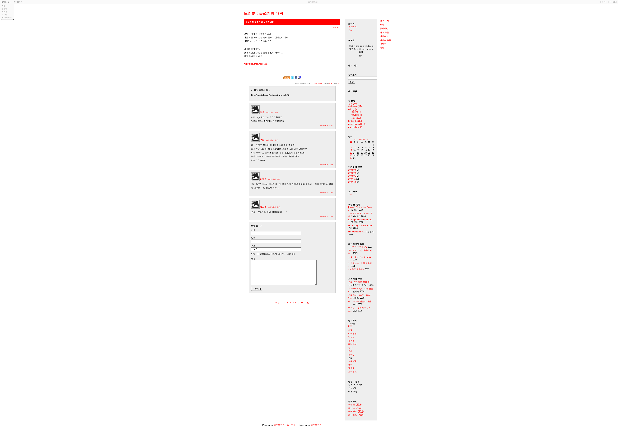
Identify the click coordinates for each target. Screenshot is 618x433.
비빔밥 (263, 179)
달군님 (351, 337)
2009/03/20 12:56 (326, 216)
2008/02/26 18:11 (326, 165)
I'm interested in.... (357, 232)
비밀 (253, 254)
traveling (356, 115)
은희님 (351, 340)
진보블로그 (279, 425)
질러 (350, 364)
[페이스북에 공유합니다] (296, 78)
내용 (253, 258)
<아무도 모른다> (356, 269)
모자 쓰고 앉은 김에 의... (360, 282)
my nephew (355, 127)
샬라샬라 (352, 361)
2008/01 (352, 176)
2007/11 (352, 179)
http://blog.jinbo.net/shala (255, 64)
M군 (350, 326)
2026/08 (361, 139)
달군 (262, 112)
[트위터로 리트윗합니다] (292, 78)
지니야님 (352, 344)
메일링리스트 (7, 17)
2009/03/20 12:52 (326, 192)
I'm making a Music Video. (360, 225)
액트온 (4, 12)
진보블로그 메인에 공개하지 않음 (275, 254)
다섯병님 (352, 333)
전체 (352, 103)
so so (356, 118)
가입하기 (613, 2)
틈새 (350, 351)
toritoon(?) (355, 121)
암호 (253, 238)
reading (356, 112)
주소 (253, 246)
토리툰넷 (352, 371)
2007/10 (352, 182)
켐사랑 (263, 207)
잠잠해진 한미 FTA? (358, 247)
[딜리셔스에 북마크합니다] (299, 78)
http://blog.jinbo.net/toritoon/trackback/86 (270, 95)
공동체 (4, 9)
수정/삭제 (270, 112)
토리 (262, 140)
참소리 (351, 368)
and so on (318, 83)
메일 (3, 6)
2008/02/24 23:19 (326, 126)
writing (352, 109)
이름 (253, 230)
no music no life (357, 124)
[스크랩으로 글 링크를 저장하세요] (286, 78)
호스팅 (4, 14)
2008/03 (352, 170)
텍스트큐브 (292, 425)
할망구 (351, 354)
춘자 (350, 347)
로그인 (604, 2)
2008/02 (352, 173)
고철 (350, 330)
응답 (276, 112)
